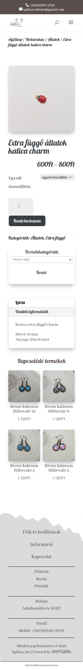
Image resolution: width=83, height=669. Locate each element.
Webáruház (34, 39)
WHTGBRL (62, 651)
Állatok (54, 39)
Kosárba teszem (27, 221)
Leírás (20, 302)
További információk (31, 311)
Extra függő (55, 238)
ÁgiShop (15, 39)
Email (41, 623)
